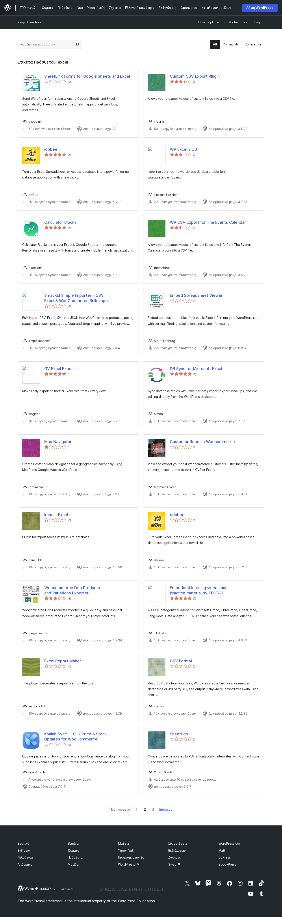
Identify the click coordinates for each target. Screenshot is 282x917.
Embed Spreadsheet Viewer (196, 295)
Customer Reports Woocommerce (202, 441)
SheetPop (179, 734)
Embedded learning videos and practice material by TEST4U (199, 590)
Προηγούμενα (120, 809)
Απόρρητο (25, 864)
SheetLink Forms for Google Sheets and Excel (87, 76)
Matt (222, 850)
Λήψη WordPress (259, 7)
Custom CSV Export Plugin (195, 76)
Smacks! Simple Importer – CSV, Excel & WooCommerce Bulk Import (77, 298)
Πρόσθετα (75, 857)
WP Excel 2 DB (183, 149)
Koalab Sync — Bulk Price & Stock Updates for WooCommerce (75, 736)
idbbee (50, 149)
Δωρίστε (174, 857)
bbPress (225, 857)
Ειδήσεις (24, 850)
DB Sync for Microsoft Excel (196, 368)
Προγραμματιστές (131, 857)
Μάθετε (124, 843)
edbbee (177, 514)
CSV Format (181, 661)
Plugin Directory (29, 22)
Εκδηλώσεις (177, 850)
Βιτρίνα (73, 843)
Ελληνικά (66, 889)
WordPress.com (230, 843)
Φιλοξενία (25, 857)
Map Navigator (58, 441)
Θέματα (73, 850)
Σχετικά (23, 843)
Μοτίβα (73, 864)
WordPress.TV (128, 864)
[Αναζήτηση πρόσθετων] (77, 44)
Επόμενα (166, 809)
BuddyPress (227, 864)
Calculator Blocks (60, 222)
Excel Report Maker (62, 661)
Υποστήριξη (126, 850)
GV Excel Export (59, 368)
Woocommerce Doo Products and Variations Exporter (72, 590)
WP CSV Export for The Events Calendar (208, 222)
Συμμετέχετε (177, 843)
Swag (174, 864)
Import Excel (56, 514)
